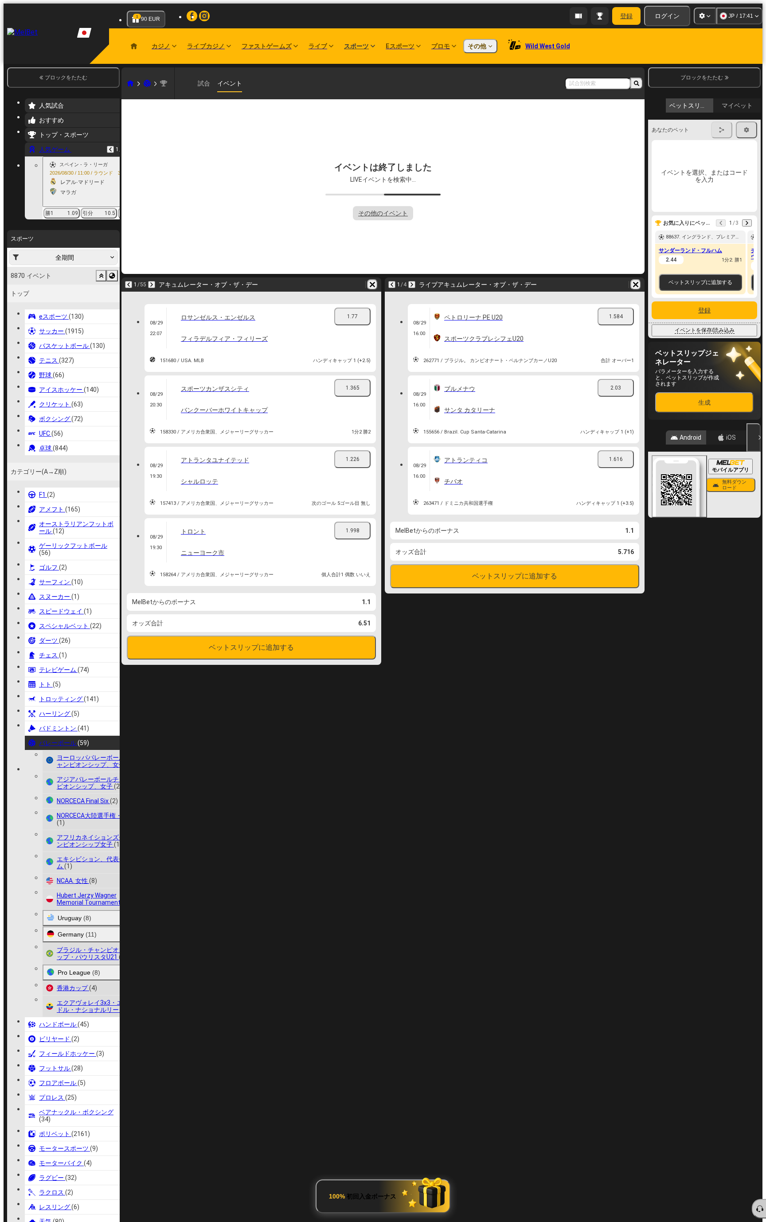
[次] (151, 284)
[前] (110, 149)
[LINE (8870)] (130, 83)
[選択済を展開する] (101, 275)
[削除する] (372, 284)
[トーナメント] (600, 16)
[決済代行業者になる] (578, 16)
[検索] (636, 83)
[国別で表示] (112, 275)
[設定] (705, 16)
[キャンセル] (753, 437)
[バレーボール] (147, 83)
